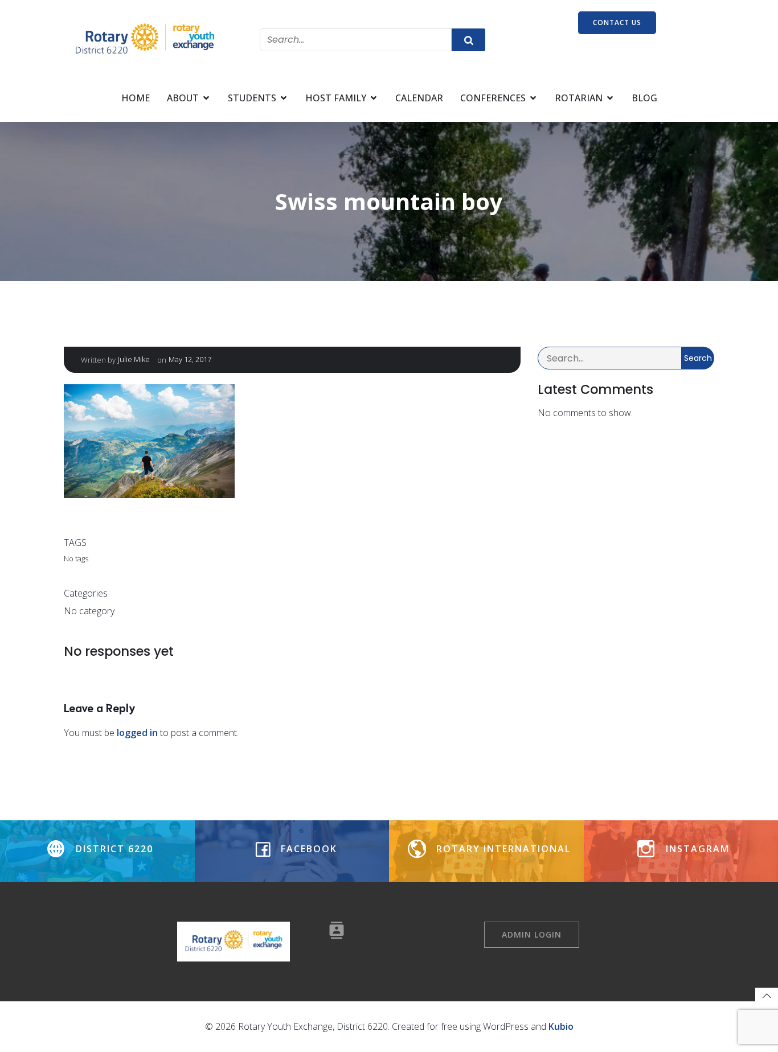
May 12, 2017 (190, 359)
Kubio (561, 1026)
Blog (644, 98)
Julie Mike (134, 359)
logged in (137, 732)
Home (135, 98)
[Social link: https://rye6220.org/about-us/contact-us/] (341, 930)
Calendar (419, 98)
